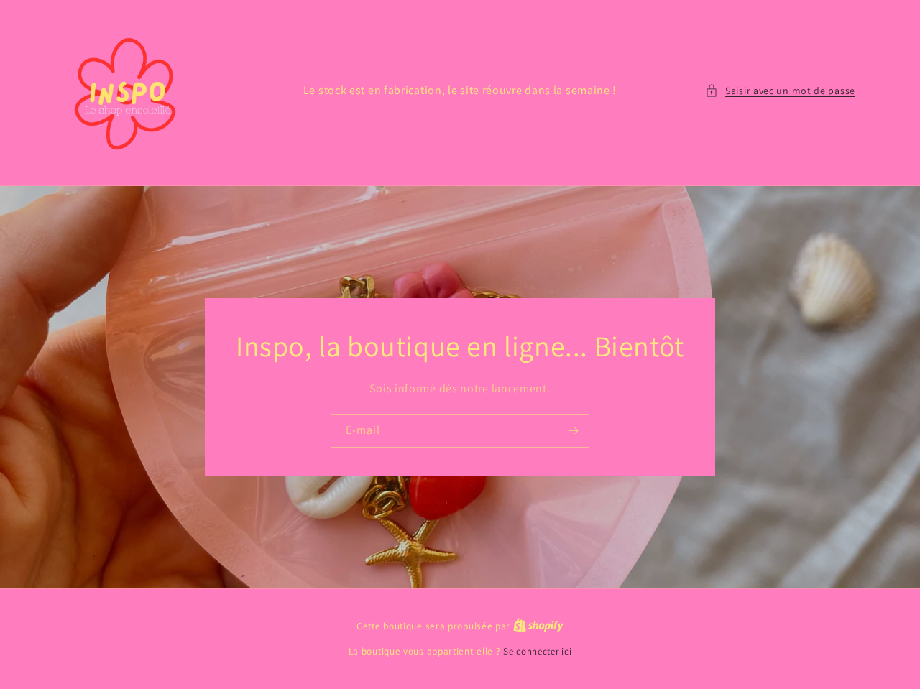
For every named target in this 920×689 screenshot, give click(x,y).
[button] (780, 91)
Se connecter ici (537, 651)
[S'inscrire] (573, 430)
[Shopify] (538, 626)
